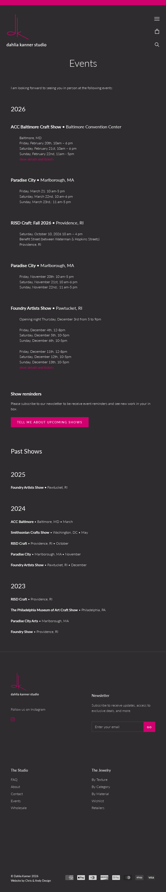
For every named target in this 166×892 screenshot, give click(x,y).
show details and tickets (36, 159)
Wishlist (98, 801)
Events (16, 801)
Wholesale (19, 808)
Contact (17, 794)
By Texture (99, 779)
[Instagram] (13, 719)
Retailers (98, 808)
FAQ (14, 779)
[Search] (157, 44)
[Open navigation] (157, 19)
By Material (100, 794)
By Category (101, 787)
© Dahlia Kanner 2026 (24, 876)
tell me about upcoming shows (49, 422)
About (15, 787)
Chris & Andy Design (38, 880)
